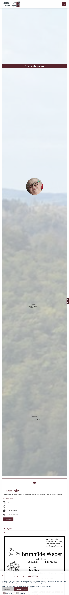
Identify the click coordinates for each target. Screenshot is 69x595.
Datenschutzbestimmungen (43, 586)
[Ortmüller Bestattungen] (11, 4)
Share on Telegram (12, 515)
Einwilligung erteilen (21, 589)
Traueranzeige (7, 532)
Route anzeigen (8, 519)
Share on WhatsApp (12, 510)
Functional (9, 593)
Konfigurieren (7, 589)
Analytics (22, 593)
